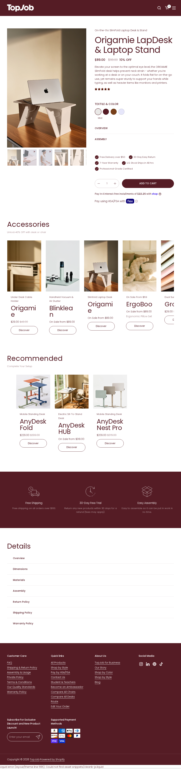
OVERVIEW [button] (101, 128)
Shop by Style (59, 667)
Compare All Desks (63, 696)
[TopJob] (20, 8)
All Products (58, 662)
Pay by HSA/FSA (60, 672)
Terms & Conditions (19, 682)
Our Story (100, 667)
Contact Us (58, 677)
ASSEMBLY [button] (101, 139)
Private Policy (15, 677)
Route (54, 701)
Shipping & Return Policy (22, 667)
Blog (97, 682)
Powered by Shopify (52, 759)
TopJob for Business (107, 662)
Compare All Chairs (63, 692)
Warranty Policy (17, 692)
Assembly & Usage (19, 672)
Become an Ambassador (67, 687)
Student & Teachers (63, 682)
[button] (159, 8)
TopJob (34, 759)
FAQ (9, 662)
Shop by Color (104, 672)
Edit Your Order (60, 706)
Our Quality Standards (21, 687)
